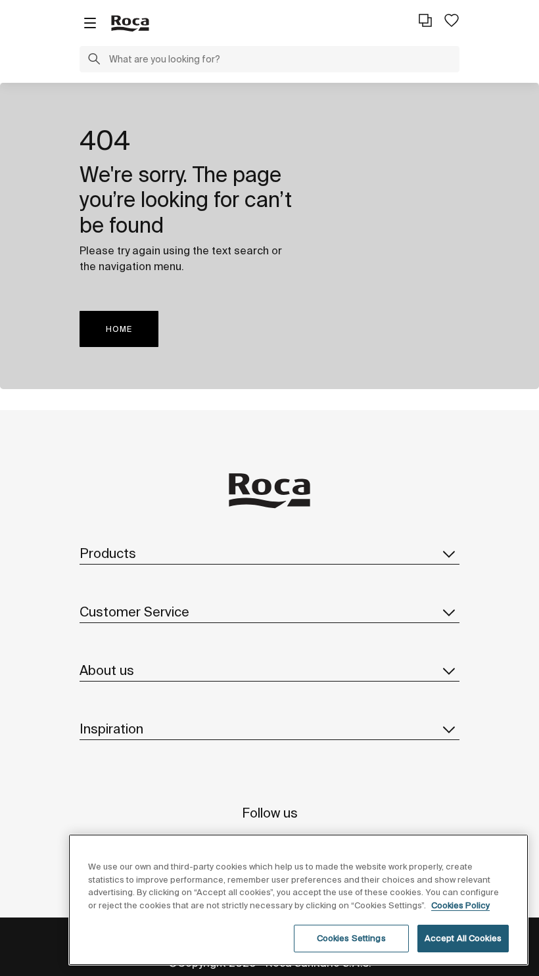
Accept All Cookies (463, 938)
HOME (119, 329)
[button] (94, 60)
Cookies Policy (460, 905)
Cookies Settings (351, 938)
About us (107, 670)
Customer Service (134, 611)
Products (108, 553)
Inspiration (111, 728)
